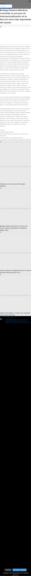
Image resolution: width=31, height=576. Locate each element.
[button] (29, 1)
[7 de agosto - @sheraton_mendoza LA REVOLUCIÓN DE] (15, 548)
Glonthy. (16, 575)
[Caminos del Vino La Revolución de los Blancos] (15, 436)
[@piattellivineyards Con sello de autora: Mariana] (15, 465)
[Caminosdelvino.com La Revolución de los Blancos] (15, 446)
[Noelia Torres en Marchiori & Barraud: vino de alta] (15, 502)
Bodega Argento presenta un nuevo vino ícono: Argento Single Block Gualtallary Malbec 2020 (14, 228)
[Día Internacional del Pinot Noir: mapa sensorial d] (15, 383)
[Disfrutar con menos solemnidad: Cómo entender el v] (15, 527)
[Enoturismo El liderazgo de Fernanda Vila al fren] (15, 484)
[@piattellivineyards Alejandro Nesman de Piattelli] (15, 336)
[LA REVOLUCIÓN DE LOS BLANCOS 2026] (15, 453)
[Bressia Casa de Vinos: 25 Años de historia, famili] (15, 426)
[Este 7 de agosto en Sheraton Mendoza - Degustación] (15, 561)
